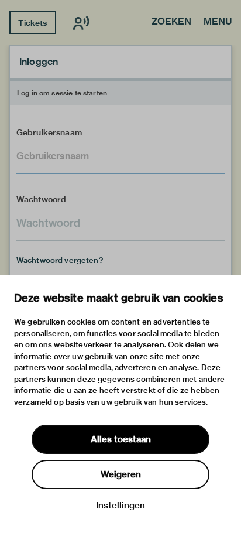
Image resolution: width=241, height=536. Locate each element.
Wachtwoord (41, 199)
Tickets (32, 23)
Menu (218, 22)
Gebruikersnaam (49, 132)
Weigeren (121, 474)
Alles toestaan (121, 439)
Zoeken (171, 22)
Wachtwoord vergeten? (59, 260)
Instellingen (120, 505)
